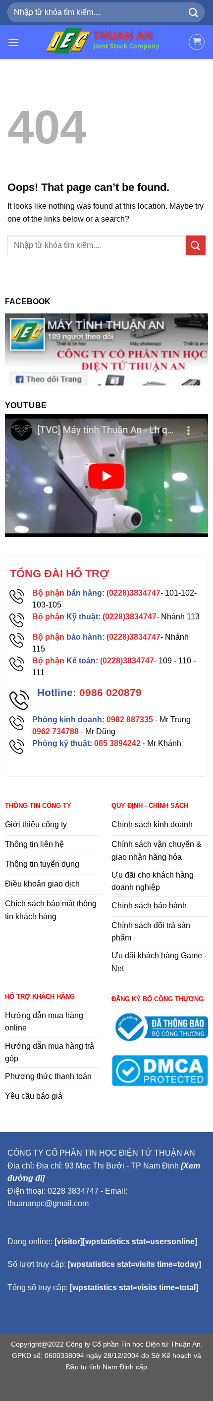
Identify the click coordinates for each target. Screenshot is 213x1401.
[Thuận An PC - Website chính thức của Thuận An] (106, 42)
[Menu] (13, 42)
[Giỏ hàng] (197, 42)
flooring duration (106, 1388)
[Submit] (194, 12)
